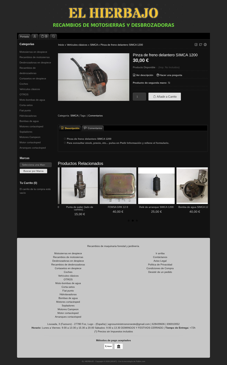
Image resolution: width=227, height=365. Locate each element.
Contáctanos (160, 257)
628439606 (158, 324)
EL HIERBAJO (113, 13)
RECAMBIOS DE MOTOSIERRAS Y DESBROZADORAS (113, 25)
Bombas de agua (29, 121)
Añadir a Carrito (166, 96)
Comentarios (95, 115)
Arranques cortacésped (33, 147)
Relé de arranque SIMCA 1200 (156, 207)
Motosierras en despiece (33, 51)
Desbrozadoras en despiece (35, 62)
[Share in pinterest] (205, 44)
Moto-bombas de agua (32, 99)
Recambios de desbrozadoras (28, 70)
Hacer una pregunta (171, 75)
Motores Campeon (30, 137)
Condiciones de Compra (160, 268)
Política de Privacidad (160, 264)
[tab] (70, 128)
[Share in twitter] (200, 44)
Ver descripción (144, 75)
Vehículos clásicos (30, 89)
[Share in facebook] (196, 44)
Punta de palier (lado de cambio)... (79, 208)
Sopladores (26, 131)
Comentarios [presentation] (94, 128)
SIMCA (74, 115)
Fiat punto (25, 110)
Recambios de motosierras (35, 57)
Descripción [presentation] (71, 128)
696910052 (173, 324)
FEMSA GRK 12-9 (118, 207)
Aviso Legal (160, 260)
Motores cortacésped (31, 126)
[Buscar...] (53, 36)
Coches (24, 83)
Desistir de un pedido (160, 272)
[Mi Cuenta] (34, 36)
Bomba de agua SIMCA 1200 (194, 207)
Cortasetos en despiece (33, 78)
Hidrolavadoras (28, 115)
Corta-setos (26, 105)
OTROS (24, 94)
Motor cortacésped (30, 142)
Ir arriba (160, 253)
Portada (24, 36)
